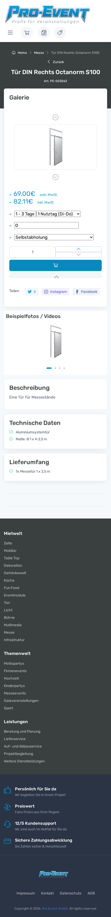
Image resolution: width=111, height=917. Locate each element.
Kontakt (47, 893)
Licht (8, 610)
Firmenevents (15, 671)
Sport (8, 708)
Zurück (58, 62)
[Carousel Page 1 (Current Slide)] (49, 368)
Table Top (11, 558)
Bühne (9, 617)
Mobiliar (10, 551)
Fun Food (11, 588)
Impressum (26, 893)
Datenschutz (70, 893)
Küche (9, 580)
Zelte (8, 543)
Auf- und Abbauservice (23, 746)
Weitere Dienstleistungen (24, 761)
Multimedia (13, 625)
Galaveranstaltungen (21, 701)
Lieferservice (15, 739)
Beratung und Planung (22, 731)
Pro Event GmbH (54, 908)
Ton (7, 603)
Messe (39, 53)
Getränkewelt (15, 573)
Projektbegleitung (18, 754)
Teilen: (14, 291)
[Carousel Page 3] (59, 368)
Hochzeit (11, 678)
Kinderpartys (14, 686)
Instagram (58, 292)
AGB (91, 893)
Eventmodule (15, 595)
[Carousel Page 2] (55, 368)
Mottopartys (14, 663)
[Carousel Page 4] (64, 368)
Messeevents (15, 693)
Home (22, 53)
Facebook (88, 292)
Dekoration (13, 565)
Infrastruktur (14, 640)
